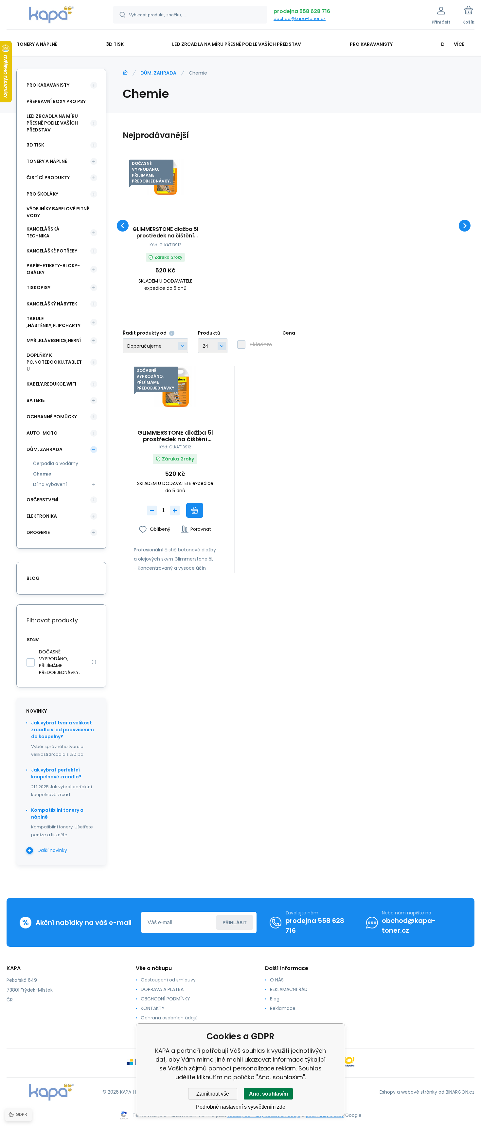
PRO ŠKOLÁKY (42, 194)
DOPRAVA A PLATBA (162, 989)
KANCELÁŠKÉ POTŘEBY (52, 251)
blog (33, 578)
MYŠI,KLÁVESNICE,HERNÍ (54, 340)
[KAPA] (125, 72)
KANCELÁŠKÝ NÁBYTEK (52, 304)
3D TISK (35, 145)
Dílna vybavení (50, 484)
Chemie (42, 474)
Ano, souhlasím (268, 1094)
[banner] (52, 16)
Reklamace (282, 1008)
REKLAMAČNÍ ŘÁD (289, 989)
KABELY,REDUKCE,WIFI (51, 384)
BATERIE (36, 400)
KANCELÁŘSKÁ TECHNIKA (43, 232)
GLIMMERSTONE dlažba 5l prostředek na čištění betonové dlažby (165, 232)
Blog (274, 999)
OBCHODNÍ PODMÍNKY (165, 999)
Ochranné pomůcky (52, 416)
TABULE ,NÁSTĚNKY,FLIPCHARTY (53, 322)
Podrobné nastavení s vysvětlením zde (240, 1107)
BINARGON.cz (460, 1092)
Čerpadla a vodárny (55, 463)
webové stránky (419, 1092)
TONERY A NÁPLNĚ (47, 161)
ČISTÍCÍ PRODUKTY (48, 177)
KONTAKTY (153, 1008)
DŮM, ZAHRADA (158, 73)
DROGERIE (38, 532)
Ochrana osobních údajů (169, 1017)
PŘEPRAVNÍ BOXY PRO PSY (56, 101)
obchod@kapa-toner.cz (300, 18)
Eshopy (388, 1092)
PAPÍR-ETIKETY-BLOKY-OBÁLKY (53, 269)
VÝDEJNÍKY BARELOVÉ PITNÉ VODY (58, 212)
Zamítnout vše (212, 1094)
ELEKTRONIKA (42, 516)
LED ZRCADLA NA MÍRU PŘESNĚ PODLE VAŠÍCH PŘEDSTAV (52, 123)
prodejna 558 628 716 (302, 11)
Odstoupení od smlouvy (168, 980)
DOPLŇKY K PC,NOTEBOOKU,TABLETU (54, 362)
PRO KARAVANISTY (48, 85)
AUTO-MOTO (42, 433)
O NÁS (277, 980)
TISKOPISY (38, 287)
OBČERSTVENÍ (42, 499)
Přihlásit (235, 922)
